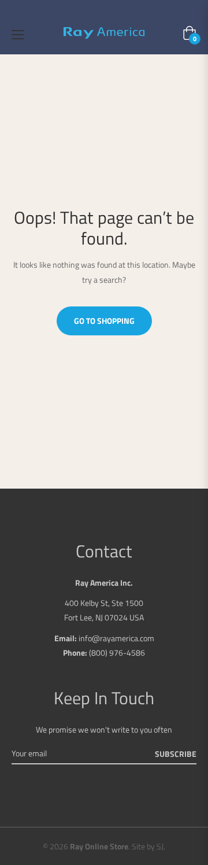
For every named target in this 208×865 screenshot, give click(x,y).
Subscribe (175, 754)
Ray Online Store (99, 846)
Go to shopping (104, 321)
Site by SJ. (148, 846)
